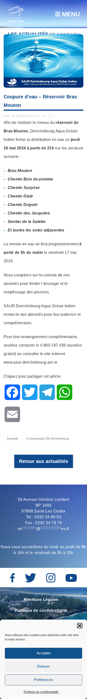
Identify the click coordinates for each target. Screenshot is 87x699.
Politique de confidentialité (41, 692)
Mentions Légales (41, 599)
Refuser (43, 666)
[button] (79, 625)
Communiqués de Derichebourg (47, 438)
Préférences (43, 680)
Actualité (12, 438)
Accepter (43, 653)
